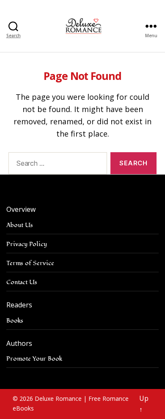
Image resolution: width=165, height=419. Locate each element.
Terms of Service (30, 263)
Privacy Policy (26, 244)
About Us (19, 225)
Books (14, 320)
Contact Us (21, 282)
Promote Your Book (34, 358)
